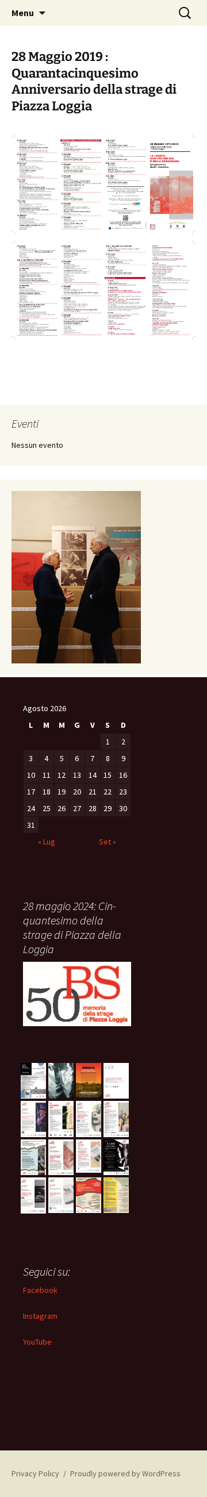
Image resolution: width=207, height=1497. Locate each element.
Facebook (40, 1290)
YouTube (37, 1342)
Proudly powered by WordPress (125, 1473)
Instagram (40, 1316)
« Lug (46, 841)
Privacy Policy (35, 1473)
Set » (107, 841)
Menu (23, 12)
